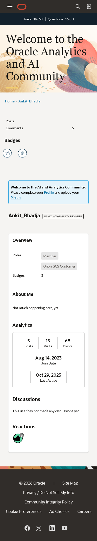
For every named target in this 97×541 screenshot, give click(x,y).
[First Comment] (22, 153)
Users (27, 19)
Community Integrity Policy (48, 501)
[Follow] (39, 528)
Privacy (29, 492)
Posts (10, 121)
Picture (16, 197)
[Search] (77, 6)
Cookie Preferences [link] (23, 511)
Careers (84, 511)
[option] (49, 256)
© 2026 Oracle (32, 483)
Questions (55, 19)
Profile (49, 192)
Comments (40, 128)
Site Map (70, 483)
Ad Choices (59, 511)
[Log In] (88, 6)
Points (68, 346)
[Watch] (64, 528)
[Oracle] (27, 528)
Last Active (48, 380)
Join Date (48, 363)
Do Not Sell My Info (57, 492)
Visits (48, 346)
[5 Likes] (7, 153)
